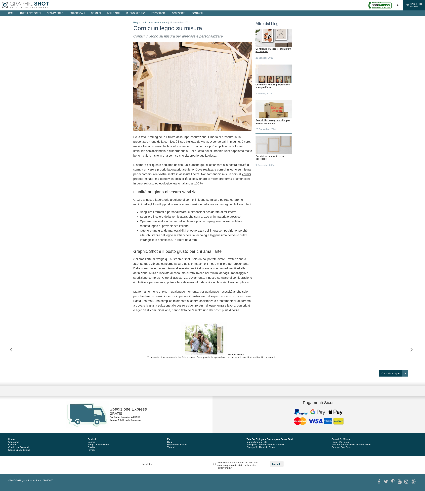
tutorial (171, 447)
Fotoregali (77, 13)
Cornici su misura (341, 439)
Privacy (91, 450)
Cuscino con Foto (341, 447)
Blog (135, 22)
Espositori (158, 13)
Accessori (178, 13)
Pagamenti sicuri (319, 402)
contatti (197, 13)
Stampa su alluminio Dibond (261, 447)
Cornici (96, 13)
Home (11, 439)
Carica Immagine (391, 373)
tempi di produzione (98, 444)
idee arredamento (158, 22)
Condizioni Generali (18, 447)
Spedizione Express (128, 409)
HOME (9, 13)
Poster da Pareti (340, 442)
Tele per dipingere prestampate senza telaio (270, 439)
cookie (91, 442)
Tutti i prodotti (30, 13)
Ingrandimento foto (257, 442)
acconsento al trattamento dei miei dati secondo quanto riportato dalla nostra (237, 465)
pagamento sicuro (177, 444)
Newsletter (147, 464)
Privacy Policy (224, 467)
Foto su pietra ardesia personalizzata (351, 444)
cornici (144, 22)
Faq (169, 439)
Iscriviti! (276, 464)
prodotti (92, 439)
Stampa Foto (55, 13)
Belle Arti (113, 13)
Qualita (91, 447)
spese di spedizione (19, 450)
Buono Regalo (135, 13)
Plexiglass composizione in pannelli (265, 444)
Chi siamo (13, 442)
